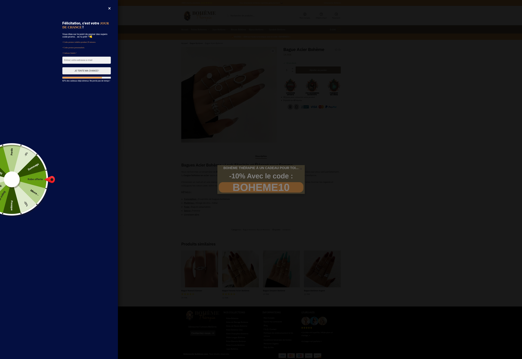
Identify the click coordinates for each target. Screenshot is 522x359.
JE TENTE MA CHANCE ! (86, 70)
